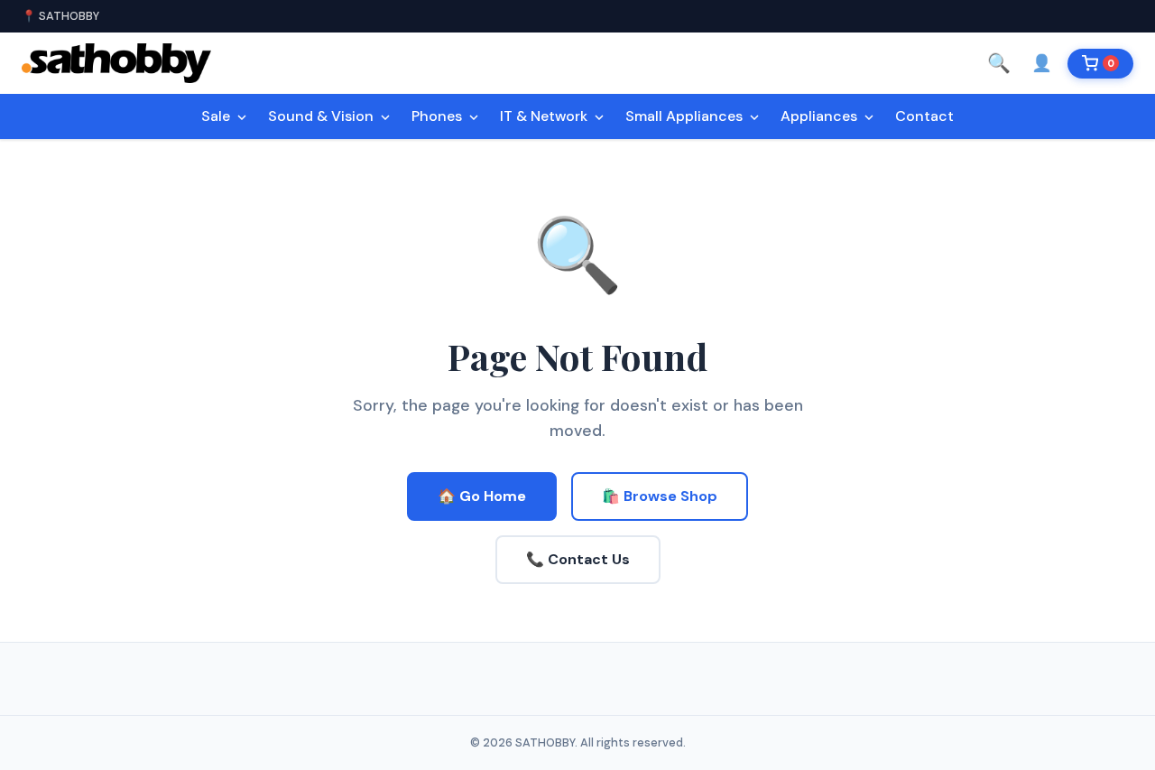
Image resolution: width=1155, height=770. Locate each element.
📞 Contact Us (578, 559)
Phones (438, 116)
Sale (217, 116)
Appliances (821, 116)
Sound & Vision (322, 116)
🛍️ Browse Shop (659, 496)
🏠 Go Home (482, 496)
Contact (924, 116)
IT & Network (545, 116)
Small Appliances (685, 116)
